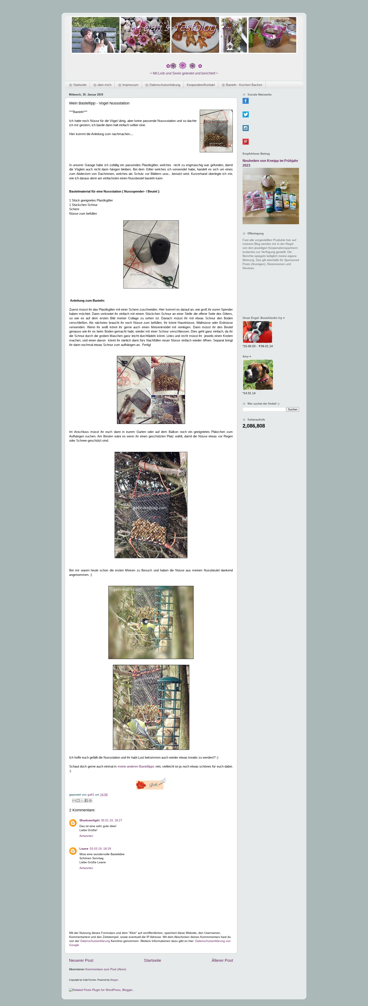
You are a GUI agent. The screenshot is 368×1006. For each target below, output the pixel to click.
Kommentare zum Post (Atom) (105, 969)
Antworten (86, 836)
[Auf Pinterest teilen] (90, 800)
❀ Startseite (77, 85)
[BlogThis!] (78, 800)
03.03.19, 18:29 (100, 848)
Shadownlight (89, 820)
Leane (83, 848)
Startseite (152, 960)
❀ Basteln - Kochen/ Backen (241, 85)
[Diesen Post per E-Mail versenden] (74, 800)
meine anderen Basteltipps (136, 766)
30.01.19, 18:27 (111, 820)
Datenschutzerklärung (95, 941)
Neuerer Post (81, 960)
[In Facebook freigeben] (86, 800)
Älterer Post (222, 960)
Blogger (114, 980)
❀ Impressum (128, 85)
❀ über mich (102, 85)
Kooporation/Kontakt (201, 85)
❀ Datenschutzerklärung (162, 85)
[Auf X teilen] (82, 800)
